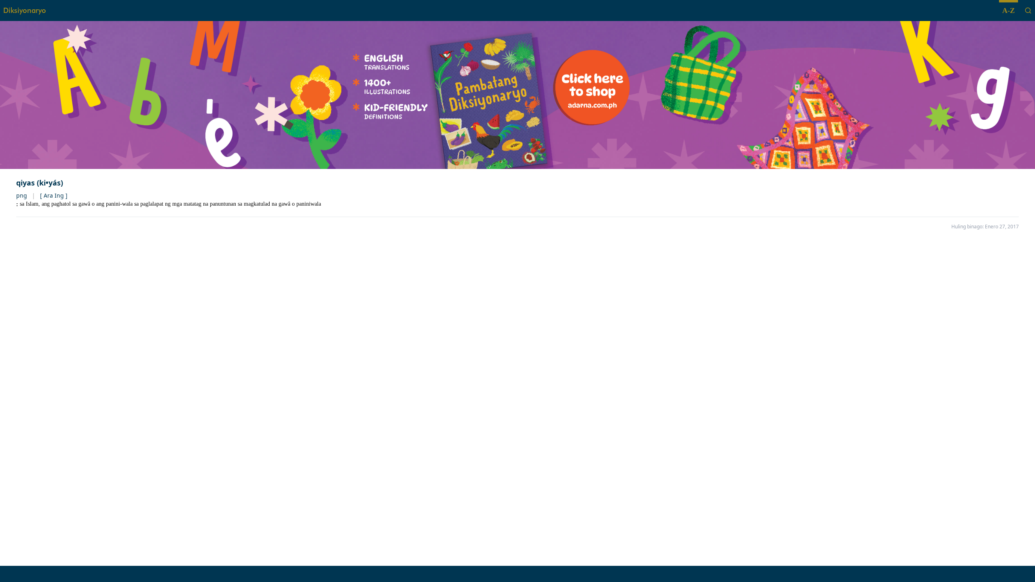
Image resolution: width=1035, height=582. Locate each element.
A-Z (1008, 10)
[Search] (1028, 10)
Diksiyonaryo (24, 10)
